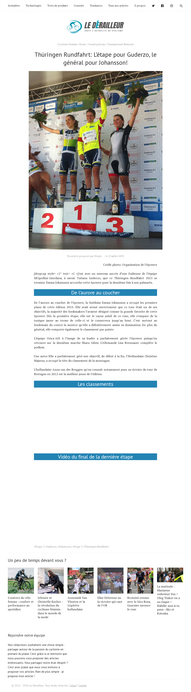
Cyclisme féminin (67, 44)
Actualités (14, 5)
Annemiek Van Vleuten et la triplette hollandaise (77, 603)
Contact (82, 685)
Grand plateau (96, 44)
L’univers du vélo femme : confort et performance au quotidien (21, 603)
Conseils (79, 5)
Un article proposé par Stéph (84, 256)
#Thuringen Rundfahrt (96, 546)
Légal (73, 685)
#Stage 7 (77, 546)
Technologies (33, 5)
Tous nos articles (118, 5)
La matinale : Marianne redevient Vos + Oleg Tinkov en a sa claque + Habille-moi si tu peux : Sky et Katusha (168, 600)
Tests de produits (57, 5)
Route (82, 44)
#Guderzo (51, 546)
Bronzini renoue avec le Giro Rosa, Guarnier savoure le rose (139, 603)
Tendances (96, 5)
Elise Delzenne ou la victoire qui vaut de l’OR (109, 602)
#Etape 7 (39, 546)
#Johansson (64, 546)
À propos (139, 5)
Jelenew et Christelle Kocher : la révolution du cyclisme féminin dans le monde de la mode (50, 607)
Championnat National (120, 44)
